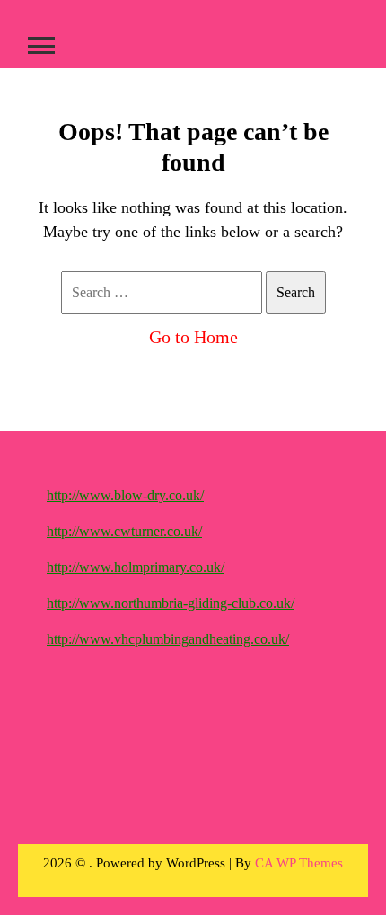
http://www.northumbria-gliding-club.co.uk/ (170, 603)
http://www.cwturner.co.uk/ (124, 531)
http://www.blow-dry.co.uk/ (125, 495)
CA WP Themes (299, 863)
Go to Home (193, 337)
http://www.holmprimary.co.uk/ (135, 567)
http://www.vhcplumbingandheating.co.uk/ (168, 639)
